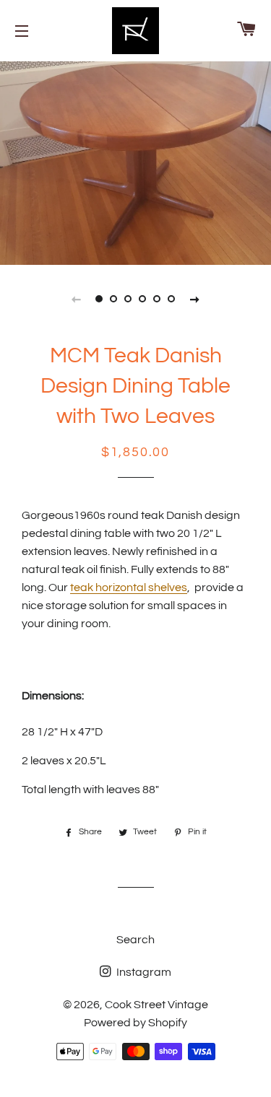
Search (135, 939)
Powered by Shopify (135, 1022)
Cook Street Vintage (156, 1004)
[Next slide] (195, 299)
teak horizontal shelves (128, 587)
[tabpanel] (135, 161)
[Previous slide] (77, 299)
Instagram (142, 972)
